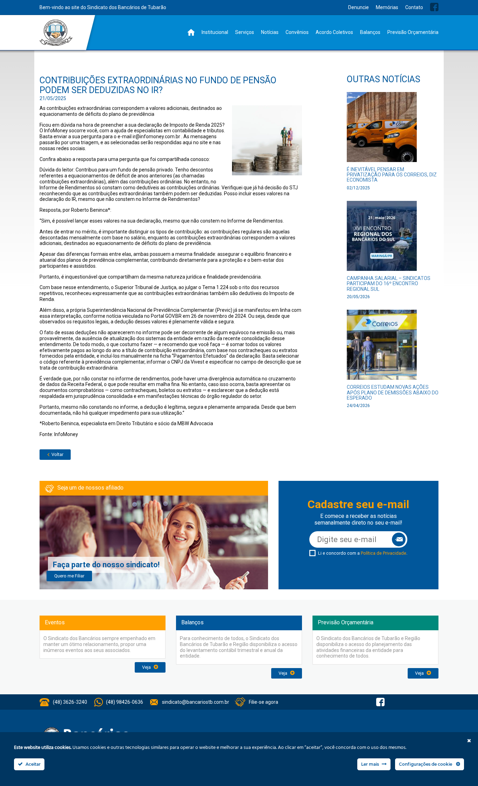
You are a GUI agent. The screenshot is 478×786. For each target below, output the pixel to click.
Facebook (434, 7)
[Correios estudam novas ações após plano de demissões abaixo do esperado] (382, 347)
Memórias (387, 7)
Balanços (370, 32)
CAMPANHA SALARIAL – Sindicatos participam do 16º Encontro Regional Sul (388, 283)
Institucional (215, 32)
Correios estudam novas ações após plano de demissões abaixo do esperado (392, 392)
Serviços (244, 32)
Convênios (297, 32)
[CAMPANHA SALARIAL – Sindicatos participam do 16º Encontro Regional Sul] (382, 238)
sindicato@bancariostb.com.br (195, 702)
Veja (147, 667)
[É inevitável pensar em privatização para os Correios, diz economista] (382, 129)
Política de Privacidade (383, 553)
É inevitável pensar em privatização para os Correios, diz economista (392, 175)
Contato (414, 7)
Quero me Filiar (69, 575)
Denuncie (358, 7)
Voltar (56, 454)
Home (191, 32)
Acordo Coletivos (334, 32)
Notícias (270, 32)
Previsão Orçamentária (412, 32)
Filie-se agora (263, 702)
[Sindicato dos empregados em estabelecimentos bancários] (56, 33)
